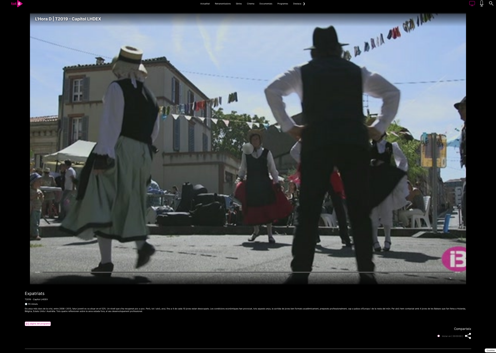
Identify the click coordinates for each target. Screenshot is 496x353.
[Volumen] (38, 278)
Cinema (250, 3)
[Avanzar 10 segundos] (261, 148)
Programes (282, 3)
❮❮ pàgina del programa (38, 323)
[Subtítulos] (435, 278)
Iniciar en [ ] (452, 336)
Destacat (297, 3)
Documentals (265, 3)
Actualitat (205, 3)
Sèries (239, 3)
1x (450, 278)
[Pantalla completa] (458, 278)
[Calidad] (442, 278)
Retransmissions (223, 3)
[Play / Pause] (248, 148)
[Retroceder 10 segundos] (234, 148)
